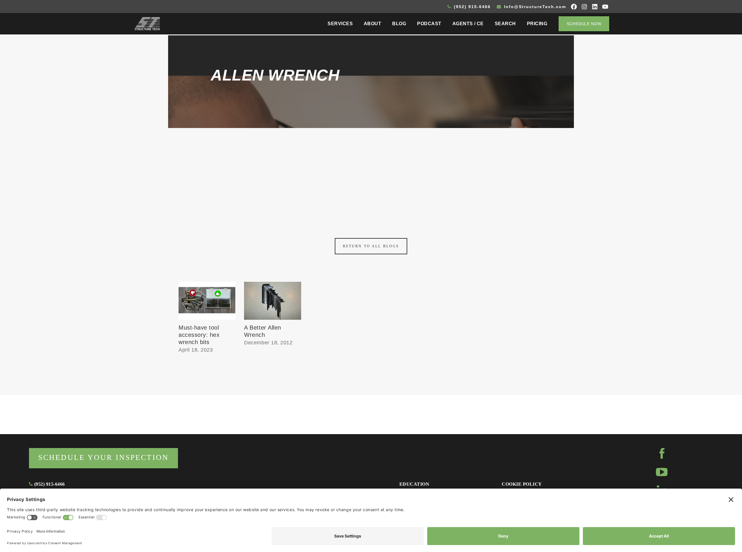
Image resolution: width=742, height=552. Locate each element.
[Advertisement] (371, 171)
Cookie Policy (522, 484)
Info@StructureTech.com (534, 6)
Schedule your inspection (103, 457)
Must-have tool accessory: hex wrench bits (199, 334)
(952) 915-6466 (471, 6)
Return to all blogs (371, 246)
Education (414, 484)
